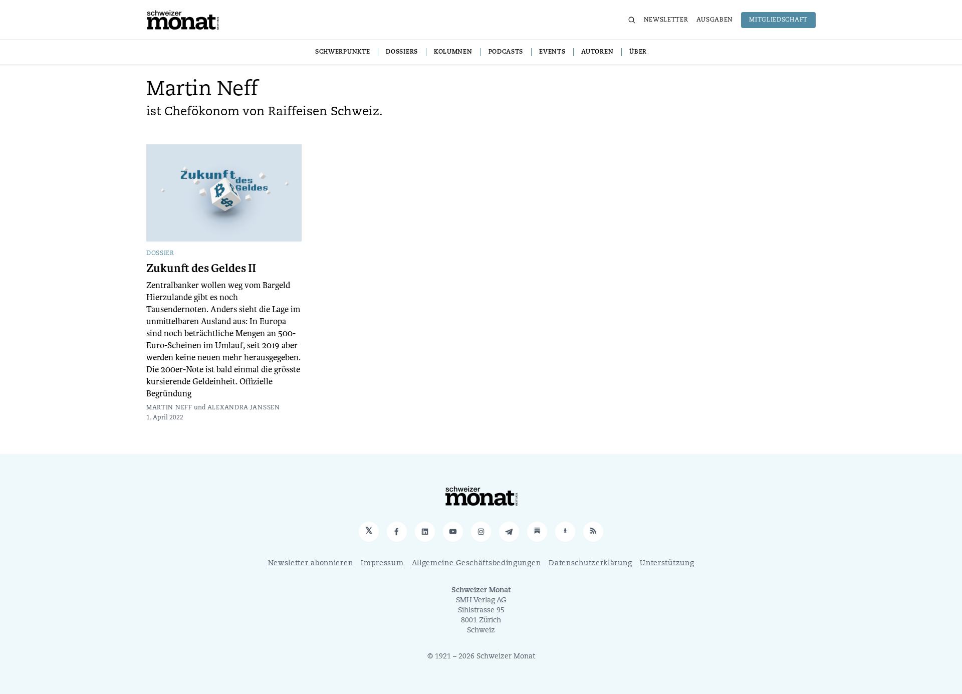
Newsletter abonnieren (310, 563)
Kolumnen (453, 52)
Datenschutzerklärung (590, 563)
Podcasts (506, 52)
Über (638, 52)
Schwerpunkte (342, 52)
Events (552, 52)
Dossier (160, 254)
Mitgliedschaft (778, 20)
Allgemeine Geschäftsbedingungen (476, 563)
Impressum (382, 563)
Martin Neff (169, 408)
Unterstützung (667, 563)
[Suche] (632, 20)
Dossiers (402, 52)
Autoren (597, 52)
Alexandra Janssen (243, 408)
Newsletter (666, 20)
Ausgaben (715, 20)
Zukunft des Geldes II (201, 269)
